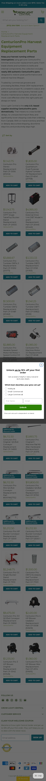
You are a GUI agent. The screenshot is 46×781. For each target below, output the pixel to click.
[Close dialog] (41, 365)
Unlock (23, 407)
